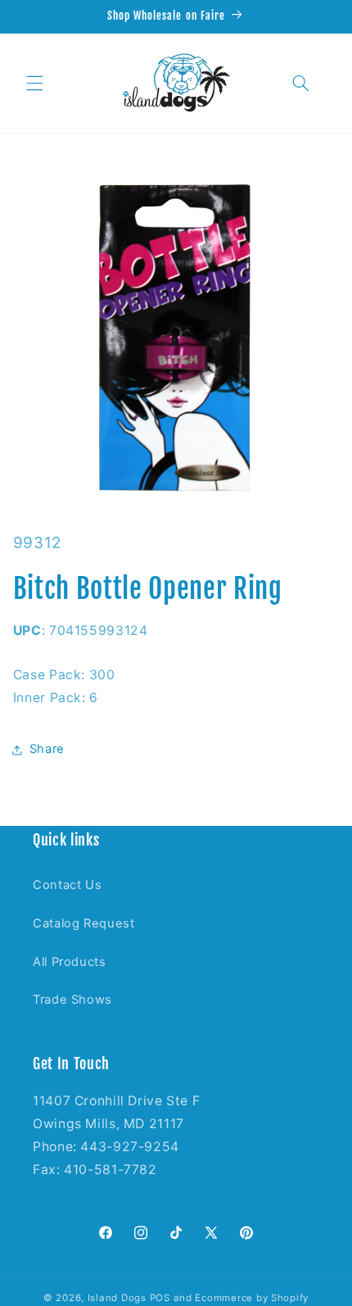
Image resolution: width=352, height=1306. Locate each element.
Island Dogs (117, 1298)
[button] (34, 83)
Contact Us (67, 884)
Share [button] (47, 748)
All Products (69, 962)
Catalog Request (83, 923)
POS (160, 1298)
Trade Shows (72, 999)
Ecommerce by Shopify (252, 1298)
